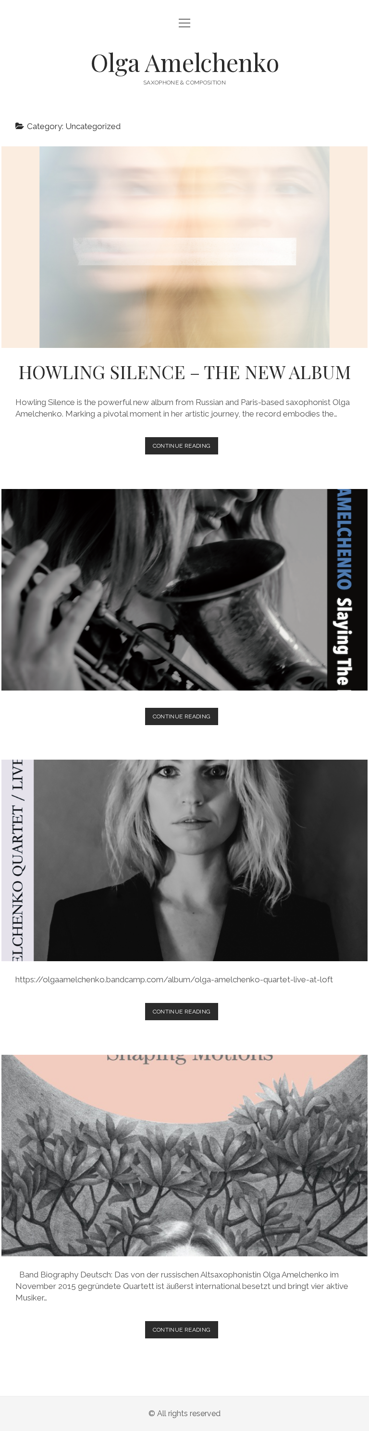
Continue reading (185, 448)
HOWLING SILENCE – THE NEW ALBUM (184, 247)
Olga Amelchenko (184, 62)
